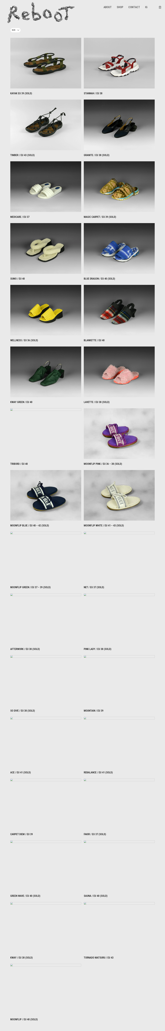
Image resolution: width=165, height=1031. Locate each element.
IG (146, 7)
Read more (10, 345)
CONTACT (134, 7)
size (13, 30)
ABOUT (108, 7)
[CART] (160, 7)
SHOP (120, 7)
